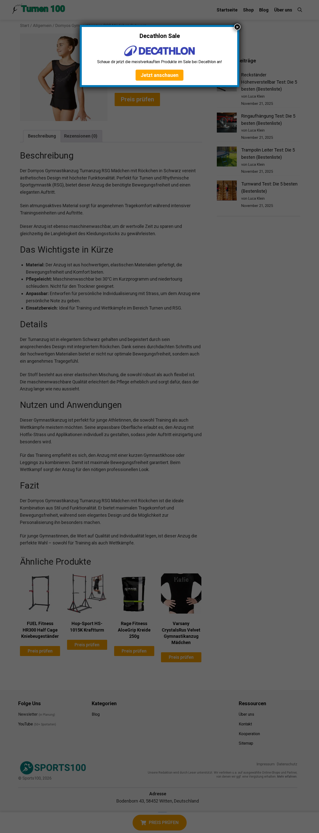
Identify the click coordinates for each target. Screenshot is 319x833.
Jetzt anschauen (159, 75)
